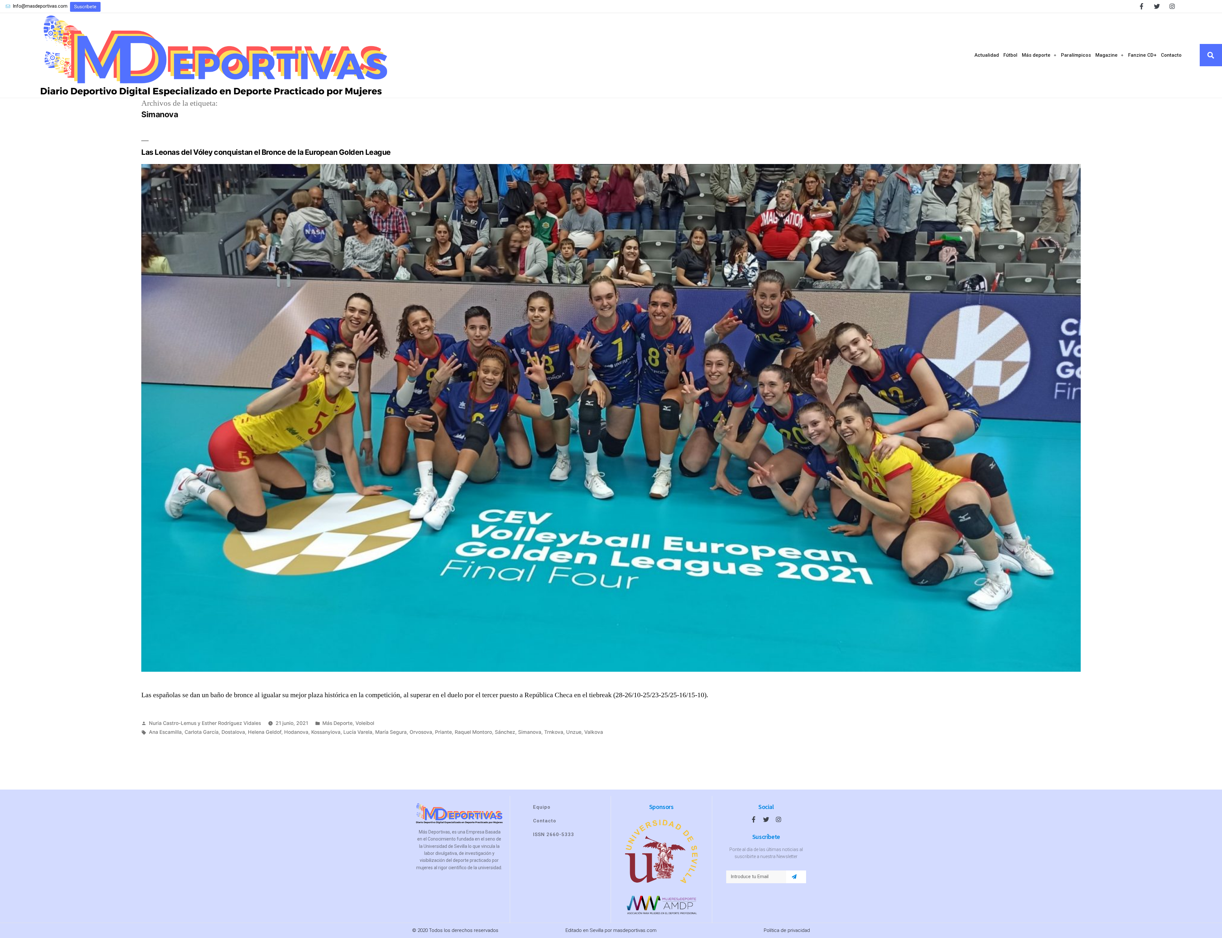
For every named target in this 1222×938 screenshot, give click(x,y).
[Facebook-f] (1142, 6)
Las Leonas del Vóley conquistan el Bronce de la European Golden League (266, 152)
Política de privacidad (787, 930)
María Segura (391, 732)
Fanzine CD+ (1142, 55)
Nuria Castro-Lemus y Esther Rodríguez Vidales (205, 723)
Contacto (1171, 55)
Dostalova (233, 732)
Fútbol (1010, 55)
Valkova (593, 732)
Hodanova (296, 732)
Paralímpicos (1076, 55)
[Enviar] (794, 876)
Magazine (1106, 55)
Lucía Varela (357, 732)
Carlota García (202, 732)
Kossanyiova (326, 732)
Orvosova (421, 732)
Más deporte (1036, 55)
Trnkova (553, 732)
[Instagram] (1172, 6)
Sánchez (505, 732)
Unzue (573, 732)
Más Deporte (337, 723)
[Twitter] (1157, 6)
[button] (85, 7)
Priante (443, 732)
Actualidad (986, 55)
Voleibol (364, 723)
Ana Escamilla (165, 732)
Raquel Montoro (473, 732)
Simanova (529, 732)
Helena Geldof (264, 732)
